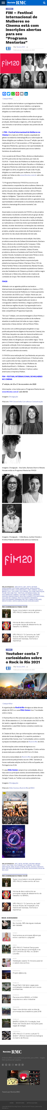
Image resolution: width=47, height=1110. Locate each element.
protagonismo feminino (28, 598)
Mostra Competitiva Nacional (32, 596)
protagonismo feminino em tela (15, 599)
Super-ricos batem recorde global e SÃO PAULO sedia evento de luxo (27, 611)
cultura (15, 591)
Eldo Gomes (14, 788)
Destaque (40, 591)
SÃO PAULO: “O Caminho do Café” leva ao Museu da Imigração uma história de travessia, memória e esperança (26, 638)
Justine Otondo (26, 595)
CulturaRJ (18, 865)
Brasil (38, 863)
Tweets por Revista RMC (11, 1092)
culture (32, 591)
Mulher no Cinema (9, 598)
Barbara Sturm (8, 590)
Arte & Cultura (32, 1103)
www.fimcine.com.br (28, 175)
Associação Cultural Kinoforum (15, 588)
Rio (7, 868)
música (34, 867)
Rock (26, 868)
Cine (29, 590)
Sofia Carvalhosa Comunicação (30, 401)
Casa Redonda (21, 590)
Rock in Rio (33, 742)
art (24, 587)
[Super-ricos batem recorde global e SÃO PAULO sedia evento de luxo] (6, 613)
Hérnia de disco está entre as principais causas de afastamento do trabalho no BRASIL (27, 624)
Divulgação (13, 397)
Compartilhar (8, 99)
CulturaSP (23, 591)
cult (9, 591)
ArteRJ (25, 863)
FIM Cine (12, 401)
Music (28, 867)
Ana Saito (19, 587)
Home (11, 1103)
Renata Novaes (35, 599)
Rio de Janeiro (15, 868)
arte (29, 587)
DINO (32, 788)
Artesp (34, 587)
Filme (4, 593)
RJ (22, 868)
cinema (34, 590)
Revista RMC (21, 47)
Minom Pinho (13, 596)
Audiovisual (35, 588)
